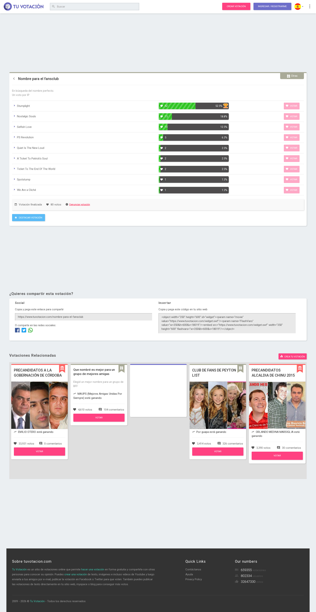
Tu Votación (19, 569)
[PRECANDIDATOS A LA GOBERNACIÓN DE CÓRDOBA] (39, 454)
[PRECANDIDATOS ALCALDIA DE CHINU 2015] (277, 458)
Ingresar (272, 6)
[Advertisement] (158, 42)
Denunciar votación (79, 204)
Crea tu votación (294, 356)
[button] (299, 6)
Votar (293, 105)
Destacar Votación (30, 217)
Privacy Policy (193, 579)
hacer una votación (92, 569)
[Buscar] (53, 7)
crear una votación (75, 574)
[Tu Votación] (23, 6)
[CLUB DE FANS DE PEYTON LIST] (217, 454)
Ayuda (189, 574)
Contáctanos (193, 569)
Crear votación (236, 6)
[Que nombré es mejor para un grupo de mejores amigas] (99, 420)
